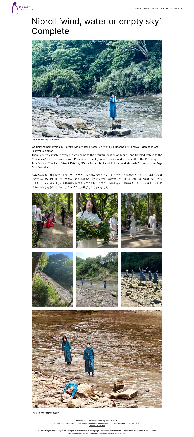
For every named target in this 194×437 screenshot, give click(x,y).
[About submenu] (168, 8)
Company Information (97, 426)
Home (138, 8)
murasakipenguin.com (62, 423)
